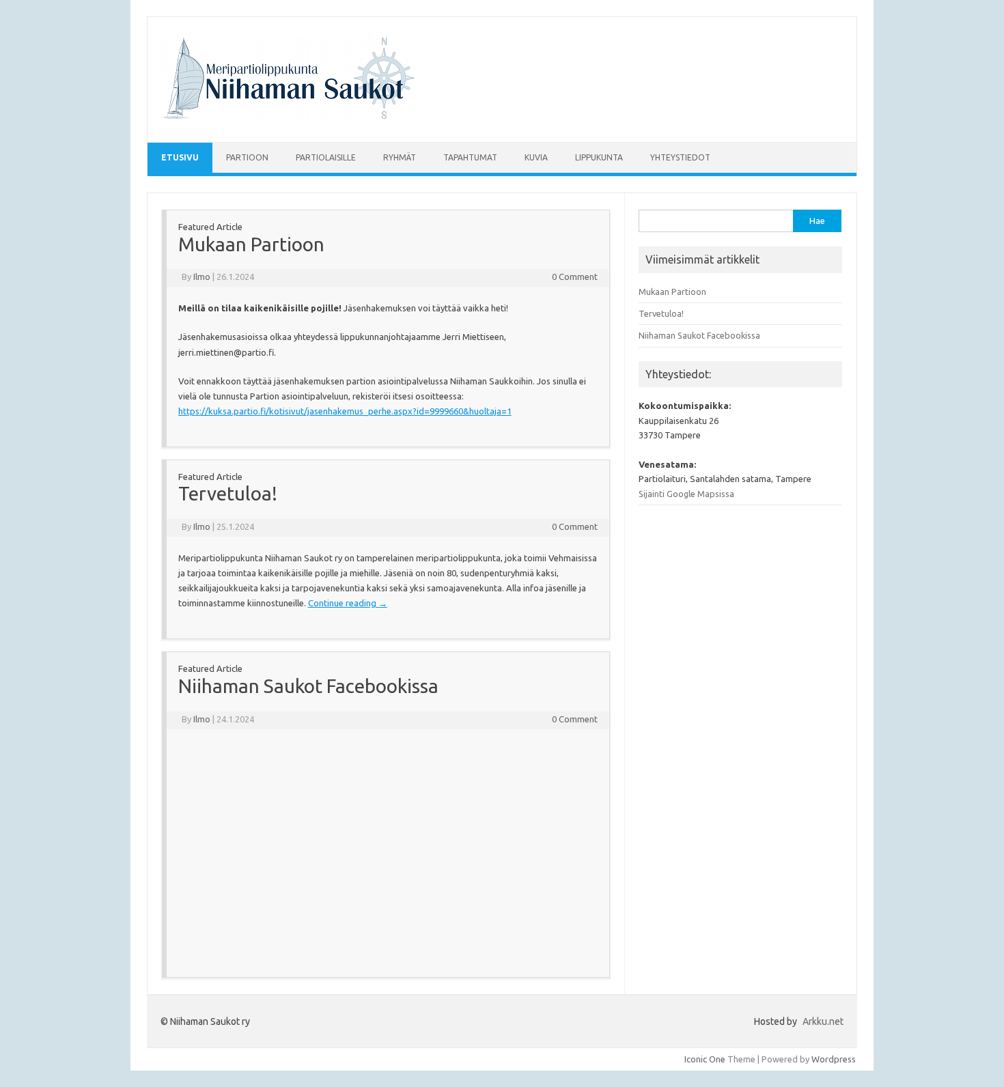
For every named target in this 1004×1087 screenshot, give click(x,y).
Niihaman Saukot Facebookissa (308, 685)
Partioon (247, 157)
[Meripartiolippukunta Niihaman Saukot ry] (289, 118)
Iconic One (704, 1059)
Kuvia (536, 157)
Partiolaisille (326, 157)
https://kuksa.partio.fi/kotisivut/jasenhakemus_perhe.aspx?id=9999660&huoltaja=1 (345, 411)
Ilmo (201, 276)
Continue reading (347, 603)
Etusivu (180, 157)
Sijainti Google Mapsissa (686, 493)
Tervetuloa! (227, 493)
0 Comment (575, 276)
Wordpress (833, 1059)
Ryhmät (399, 157)
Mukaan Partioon (251, 244)
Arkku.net (823, 1021)
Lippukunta (599, 157)
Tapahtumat (470, 157)
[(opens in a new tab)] (264, 758)
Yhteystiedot (680, 157)
